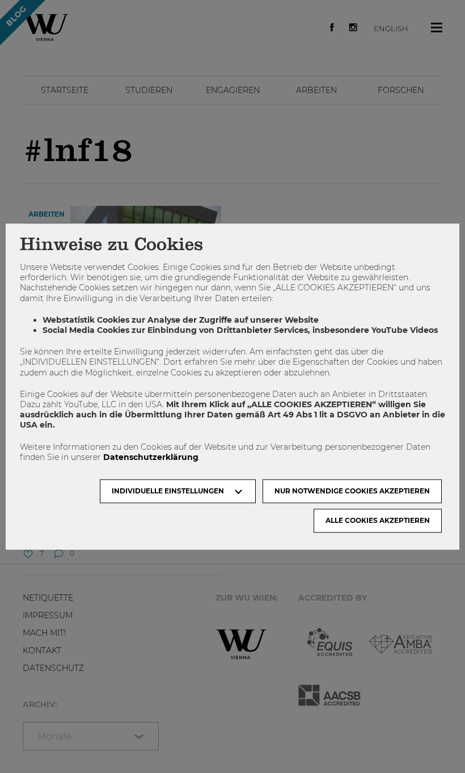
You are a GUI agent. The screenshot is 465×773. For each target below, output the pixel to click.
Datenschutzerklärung (150, 457)
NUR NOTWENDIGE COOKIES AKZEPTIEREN (352, 491)
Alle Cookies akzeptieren (377, 520)
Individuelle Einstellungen (168, 491)
